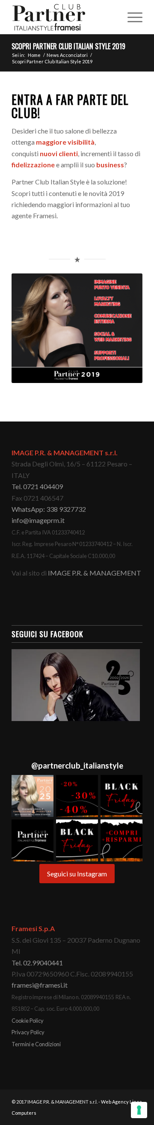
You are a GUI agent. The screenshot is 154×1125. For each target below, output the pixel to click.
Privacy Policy (28, 1032)
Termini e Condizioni (36, 1044)
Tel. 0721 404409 (37, 486)
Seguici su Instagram (77, 874)
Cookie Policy (28, 1020)
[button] (32, 796)
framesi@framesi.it (40, 985)
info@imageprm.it (38, 520)
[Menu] (130, 17)
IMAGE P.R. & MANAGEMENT (94, 573)
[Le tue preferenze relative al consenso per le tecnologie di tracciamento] (139, 1110)
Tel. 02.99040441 (37, 963)
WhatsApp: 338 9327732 (49, 509)
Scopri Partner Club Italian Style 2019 (68, 46)
